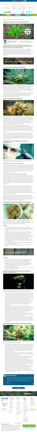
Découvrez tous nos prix (27, 393)
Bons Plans (11, 411)
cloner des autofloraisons (14, 266)
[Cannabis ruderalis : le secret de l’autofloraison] (18, 76)
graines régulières (21, 166)
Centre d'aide (25, 400)
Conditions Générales (26, 407)
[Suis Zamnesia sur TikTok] (1, 410)
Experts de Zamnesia (19, 411)
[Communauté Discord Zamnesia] (5, 410)
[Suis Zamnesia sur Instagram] (3, 408)
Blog (17, 400)
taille (8, 264)
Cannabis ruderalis (8, 117)
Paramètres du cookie (29, 428)
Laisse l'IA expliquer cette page (26, 41)
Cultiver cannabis (9, 19)
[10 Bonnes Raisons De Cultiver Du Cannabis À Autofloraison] (18, 211)
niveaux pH (10, 349)
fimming (10, 264)
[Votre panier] (32, 12)
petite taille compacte (22, 92)
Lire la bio (8, 383)
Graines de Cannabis (12, 399)
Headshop (11, 400)
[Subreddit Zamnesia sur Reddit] (3, 410)
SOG (13, 365)
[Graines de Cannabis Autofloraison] (18, 31)
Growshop (11, 408)
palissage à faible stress (27, 264)
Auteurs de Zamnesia (19, 410)
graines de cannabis (14, 137)
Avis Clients (18, 406)
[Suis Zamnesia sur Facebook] (1, 408)
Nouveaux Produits (19, 402)
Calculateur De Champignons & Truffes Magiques (32, 402)
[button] (5, 42)
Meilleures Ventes (19, 403)
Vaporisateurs (11, 402)
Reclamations (25, 416)
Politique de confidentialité (18, 423)
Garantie (24, 415)
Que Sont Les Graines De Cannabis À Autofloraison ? (18, 19)
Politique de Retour (25, 411)
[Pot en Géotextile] (18, 281)
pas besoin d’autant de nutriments (13, 242)
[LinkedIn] (32, 384)
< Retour (18, 387)
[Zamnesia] (8, 12)
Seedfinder (18, 399)
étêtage (13, 264)
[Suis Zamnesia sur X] (6, 408)
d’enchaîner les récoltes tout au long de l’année (22, 136)
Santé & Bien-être (12, 403)
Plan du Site (18, 414)
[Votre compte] (27, 12)
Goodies (11, 410)
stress (16, 356)
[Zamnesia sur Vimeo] (5, 408)
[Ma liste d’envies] (29, 12)
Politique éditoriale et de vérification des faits (26, 421)
